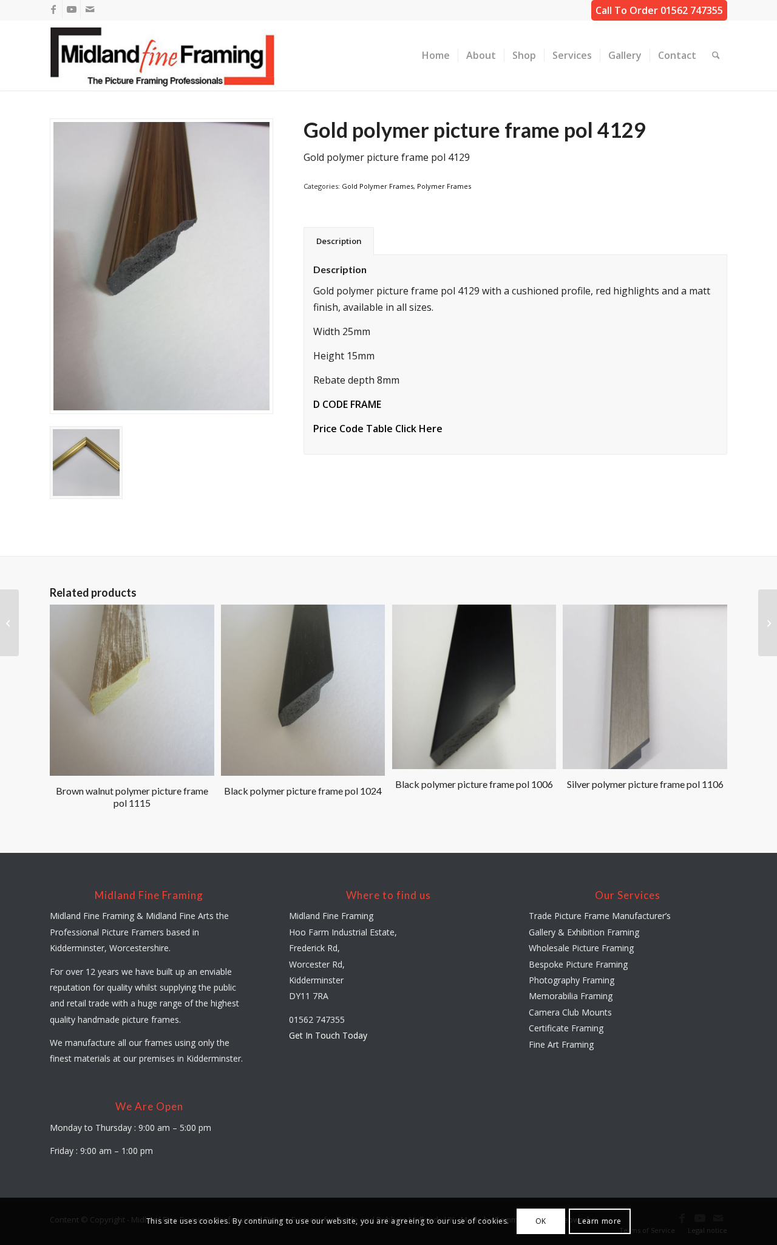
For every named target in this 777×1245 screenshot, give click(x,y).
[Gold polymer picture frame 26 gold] (9, 622)
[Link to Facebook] (53, 9)
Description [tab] (339, 241)
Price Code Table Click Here (378, 428)
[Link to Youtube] (71, 9)
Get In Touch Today (328, 1035)
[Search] (716, 55)
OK (540, 1221)
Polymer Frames (444, 186)
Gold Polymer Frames (377, 186)
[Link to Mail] (90, 9)
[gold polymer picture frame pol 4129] (161, 266)
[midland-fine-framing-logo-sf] (163, 55)
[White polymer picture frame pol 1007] (767, 622)
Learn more (600, 1221)
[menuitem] (436, 55)
